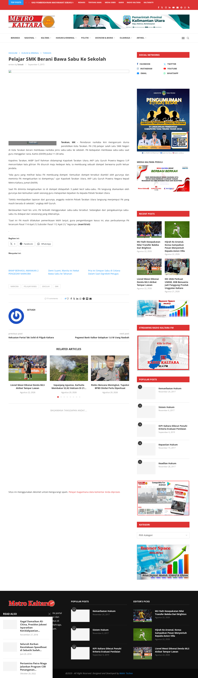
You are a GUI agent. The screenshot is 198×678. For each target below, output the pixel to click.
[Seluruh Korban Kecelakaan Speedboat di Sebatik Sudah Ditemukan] (10, 647)
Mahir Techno (126, 673)
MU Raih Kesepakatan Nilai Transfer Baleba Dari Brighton (148, 244)
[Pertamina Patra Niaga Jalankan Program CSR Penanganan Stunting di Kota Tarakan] (10, 666)
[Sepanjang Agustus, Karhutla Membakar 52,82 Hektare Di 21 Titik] (69, 368)
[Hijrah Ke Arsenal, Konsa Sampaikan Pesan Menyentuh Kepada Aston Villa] (177, 229)
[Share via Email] (90, 298)
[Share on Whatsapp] (80, 298)
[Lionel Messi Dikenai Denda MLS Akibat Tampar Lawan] (28, 368)
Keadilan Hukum (167, 463)
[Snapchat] (181, 7)
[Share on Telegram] (84, 298)
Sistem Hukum (166, 407)
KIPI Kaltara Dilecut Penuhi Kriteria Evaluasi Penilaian (173, 427)
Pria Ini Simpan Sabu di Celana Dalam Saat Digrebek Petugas (104, 272)
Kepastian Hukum (168, 444)
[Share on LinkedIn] (77, 298)
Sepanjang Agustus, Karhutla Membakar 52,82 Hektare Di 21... (68, 387)
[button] (26, 2)
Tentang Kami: (95, 2)
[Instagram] (166, 7)
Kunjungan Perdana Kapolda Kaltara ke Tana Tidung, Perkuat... (65, 2)
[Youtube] (173, 7)
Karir (121, 2)
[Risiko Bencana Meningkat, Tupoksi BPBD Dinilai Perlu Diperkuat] (110, 368)
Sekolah (46, 286)
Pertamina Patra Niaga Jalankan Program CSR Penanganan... (33, 666)
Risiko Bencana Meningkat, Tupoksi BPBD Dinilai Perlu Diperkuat (110, 387)
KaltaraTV (148, 2)
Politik (85, 38)
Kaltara (45, 38)
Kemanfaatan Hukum (170, 388)
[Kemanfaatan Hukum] (146, 393)
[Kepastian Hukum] (146, 449)
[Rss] (188, 7)
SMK (56, 286)
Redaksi (81, 2)
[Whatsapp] (185, 7)
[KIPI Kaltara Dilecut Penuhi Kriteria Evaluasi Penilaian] (146, 430)
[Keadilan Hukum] (146, 468)
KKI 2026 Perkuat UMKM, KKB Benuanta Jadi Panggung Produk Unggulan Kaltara (176, 283)
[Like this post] (68, 298)
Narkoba (15, 286)
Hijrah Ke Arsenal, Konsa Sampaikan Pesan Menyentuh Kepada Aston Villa (175, 246)
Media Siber (110, 2)
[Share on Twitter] (74, 298)
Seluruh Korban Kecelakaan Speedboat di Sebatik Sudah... (33, 647)
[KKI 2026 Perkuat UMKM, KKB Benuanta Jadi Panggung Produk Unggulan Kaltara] (177, 267)
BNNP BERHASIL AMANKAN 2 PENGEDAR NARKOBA (24, 272)
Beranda (15, 38)
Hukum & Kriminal (65, 38)
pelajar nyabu (30, 286)
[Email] (177, 7)
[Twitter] (162, 7)
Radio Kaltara (134, 2)
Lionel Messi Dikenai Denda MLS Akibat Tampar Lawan (27, 387)
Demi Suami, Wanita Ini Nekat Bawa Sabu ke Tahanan (63, 272)
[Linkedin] (169, 7)
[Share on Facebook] (71, 298)
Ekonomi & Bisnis (104, 38)
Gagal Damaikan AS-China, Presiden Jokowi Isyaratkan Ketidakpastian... (33, 626)
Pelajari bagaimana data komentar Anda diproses (94, 492)
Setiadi (20, 64)
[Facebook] (158, 7)
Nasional (29, 38)
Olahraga (125, 38)
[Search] (187, 38)
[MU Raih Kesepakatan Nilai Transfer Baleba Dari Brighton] (149, 229)
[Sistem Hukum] (146, 412)
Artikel (140, 38)
